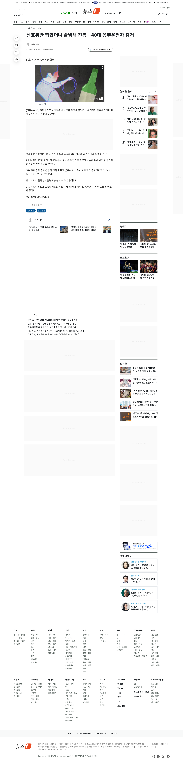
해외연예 (86, 696)
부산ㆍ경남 (87, 665)
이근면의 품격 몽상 (138, 589)
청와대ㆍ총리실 (19, 635)
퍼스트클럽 (155, 702)
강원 (84, 647)
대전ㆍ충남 (87, 653)
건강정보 (68, 702)
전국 (84, 630)
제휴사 (137, 679)
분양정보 (17, 690)
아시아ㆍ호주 (70, 641)
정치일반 (17, 644)
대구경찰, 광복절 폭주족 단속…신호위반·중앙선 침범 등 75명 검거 (56, 331)
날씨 (32, 653)
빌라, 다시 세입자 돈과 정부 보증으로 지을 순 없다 (143, 608)
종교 (67, 690)
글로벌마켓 (138, 687)
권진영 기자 (34, 44)
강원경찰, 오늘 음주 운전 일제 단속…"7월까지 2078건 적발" (53, 334)
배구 (101, 696)
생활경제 (154, 653)
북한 (119, 630)
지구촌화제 (69, 665)
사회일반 (34, 662)
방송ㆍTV (86, 687)
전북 (84, 656)
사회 (28, 28)
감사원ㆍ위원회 (19, 641)
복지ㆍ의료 (52, 684)
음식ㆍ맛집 (69, 720)
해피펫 (74, 13)
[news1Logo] (23, 746)
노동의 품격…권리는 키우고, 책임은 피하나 (142, 594)
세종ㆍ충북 (87, 650)
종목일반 (103, 705)
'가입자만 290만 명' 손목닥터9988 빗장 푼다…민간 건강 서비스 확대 (110, 2)
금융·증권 (138, 630)
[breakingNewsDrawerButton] (19, 8)
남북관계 (120, 650)
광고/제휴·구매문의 (84, 733)
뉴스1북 (154, 699)
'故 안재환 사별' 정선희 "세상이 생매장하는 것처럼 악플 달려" (137, 99)
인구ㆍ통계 (52, 644)
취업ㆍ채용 (155, 665)
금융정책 (137, 638)
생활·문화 (69, 679)
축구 (101, 690)
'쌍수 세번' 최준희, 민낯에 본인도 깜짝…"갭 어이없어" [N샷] (136, 122)
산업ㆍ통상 (52, 641)
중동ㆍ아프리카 (71, 647)
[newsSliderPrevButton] (149, 92)
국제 (67, 630)
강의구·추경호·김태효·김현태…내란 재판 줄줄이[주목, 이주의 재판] (85, 229)
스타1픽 (154, 690)
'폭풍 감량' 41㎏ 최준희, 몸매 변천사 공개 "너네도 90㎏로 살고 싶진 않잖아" (145, 394)
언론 (67, 699)
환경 (32, 650)
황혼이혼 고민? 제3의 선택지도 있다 (143, 580)
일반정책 (17, 687)
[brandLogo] (91, 11)
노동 (32, 647)
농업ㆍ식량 (52, 650)
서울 (84, 638)
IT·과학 (34, 679)
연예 (122, 226)
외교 (101, 630)
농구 (101, 699)
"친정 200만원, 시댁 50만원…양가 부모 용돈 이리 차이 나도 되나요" (145, 382)
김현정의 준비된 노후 (138, 562)
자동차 (153, 644)
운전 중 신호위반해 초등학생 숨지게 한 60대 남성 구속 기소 (53, 320)
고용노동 (51, 647)
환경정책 (51, 653)
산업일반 (154, 635)
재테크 (136, 653)
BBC (135, 684)
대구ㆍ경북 (87, 662)
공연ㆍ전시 (69, 684)
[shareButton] (16, 38)
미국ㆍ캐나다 (70, 638)
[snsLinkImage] (153, 756)
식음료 (153, 659)
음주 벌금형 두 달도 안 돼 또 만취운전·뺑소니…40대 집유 (52, 327)
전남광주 (86, 659)
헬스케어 (51, 690)
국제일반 (68, 668)
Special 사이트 (158, 679)
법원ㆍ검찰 (35, 638)
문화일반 (68, 696)
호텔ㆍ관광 (155, 662)
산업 (153, 630)
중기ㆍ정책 (155, 647)
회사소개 (69, 733)
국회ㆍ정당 (18, 638)
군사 (118, 638)
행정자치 (86, 635)
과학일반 (34, 702)
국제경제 (68, 653)
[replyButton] (16, 45)
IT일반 (33, 693)
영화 (84, 690)
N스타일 (86, 702)
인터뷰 (85, 699)
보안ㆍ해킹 (35, 696)
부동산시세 (18, 693)
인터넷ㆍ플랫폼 (36, 684)
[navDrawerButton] (15, 8)
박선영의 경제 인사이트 (139, 603)
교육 (32, 641)
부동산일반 (18, 684)
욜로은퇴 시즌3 (136, 575)
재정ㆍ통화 (52, 638)
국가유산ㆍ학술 (71, 693)
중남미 (67, 650)
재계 (152, 638)
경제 (50, 630)
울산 (84, 668)
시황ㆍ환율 (138, 650)
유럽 (67, 644)
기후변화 (68, 656)
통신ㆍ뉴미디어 (36, 687)
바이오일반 (52, 693)
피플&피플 (69, 662)
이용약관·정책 (100, 733)
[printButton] (16, 59)
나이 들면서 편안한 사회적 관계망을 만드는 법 (142, 566)
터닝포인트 (155, 696)
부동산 (16, 679)
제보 (168, 8)
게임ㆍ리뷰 (35, 699)
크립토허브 (65, 13)
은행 (135, 641)
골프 (101, 702)
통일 (101, 638)
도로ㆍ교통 (69, 711)
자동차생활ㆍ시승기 (72, 718)
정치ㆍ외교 (121, 635)
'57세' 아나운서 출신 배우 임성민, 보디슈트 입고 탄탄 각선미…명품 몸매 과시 (46, 2)
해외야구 (103, 687)
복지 (32, 644)
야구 (101, 684)
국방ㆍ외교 (104, 635)
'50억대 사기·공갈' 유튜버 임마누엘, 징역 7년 (43, 228)
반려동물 (68, 714)
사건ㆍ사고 (35, 635)
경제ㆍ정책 (52, 635)
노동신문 (117, 13)
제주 (84, 671)
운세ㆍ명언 (69, 708)
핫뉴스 (123, 363)
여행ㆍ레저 (69, 705)
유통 (152, 650)
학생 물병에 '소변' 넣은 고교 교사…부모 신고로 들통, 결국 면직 (145, 405)
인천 (84, 644)
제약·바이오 (52, 687)
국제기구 (68, 659)
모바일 (33, 690)
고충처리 (113, 733)
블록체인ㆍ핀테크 (140, 656)
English (108, 13)
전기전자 (154, 641)
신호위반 (30, 210)
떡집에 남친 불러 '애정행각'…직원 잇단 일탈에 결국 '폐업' (145, 371)
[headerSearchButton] (23, 8)
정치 (16, 630)
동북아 (67, 635)
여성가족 (34, 659)
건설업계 (17, 696)
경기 (84, 641)
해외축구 (103, 693)
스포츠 (123, 257)
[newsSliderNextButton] (155, 92)
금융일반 (137, 635)
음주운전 (41, 210)
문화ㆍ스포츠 (122, 647)
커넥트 (162, 8)
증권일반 (137, 647)
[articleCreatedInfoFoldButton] (52, 50)
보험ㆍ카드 (138, 644)
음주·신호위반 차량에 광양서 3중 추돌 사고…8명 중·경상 (52, 323)
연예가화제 (87, 684)
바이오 (51, 679)
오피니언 (124, 556)
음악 (84, 693)
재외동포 (103, 641)
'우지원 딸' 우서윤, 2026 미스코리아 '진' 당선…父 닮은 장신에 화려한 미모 (145, 416)
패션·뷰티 (155, 656)
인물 (32, 656)
